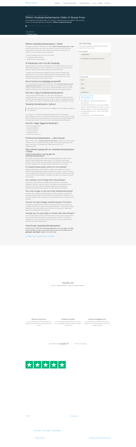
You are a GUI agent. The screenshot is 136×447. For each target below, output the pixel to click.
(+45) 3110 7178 (76, 411)
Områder (96, 411)
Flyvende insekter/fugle (69, 3)
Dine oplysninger (83, 76)
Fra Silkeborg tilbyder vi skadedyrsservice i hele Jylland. (40, 236)
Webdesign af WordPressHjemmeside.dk (99, 438)
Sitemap (96, 416)
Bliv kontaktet (86, 97)
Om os (94, 3)
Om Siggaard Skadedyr (100, 406)
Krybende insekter (84, 3)
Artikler (101, 3)
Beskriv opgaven (83, 51)
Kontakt (96, 413)
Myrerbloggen (37, 430)
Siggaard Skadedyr (40, 438)
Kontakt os (107, 3)
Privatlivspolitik (74, 416)
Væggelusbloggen (56, 430)
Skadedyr (57, 3)
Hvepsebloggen (46, 430)
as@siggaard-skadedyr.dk (77, 413)
